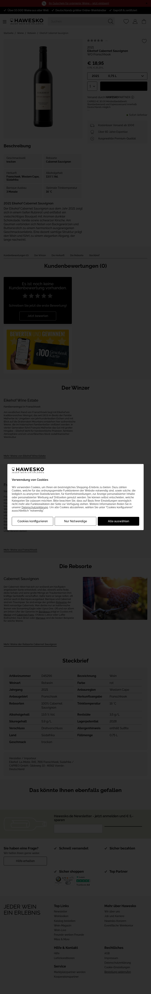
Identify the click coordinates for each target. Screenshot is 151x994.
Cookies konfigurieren (32, 521)
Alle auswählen (118, 521)
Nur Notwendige (75, 521)
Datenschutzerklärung (35, 507)
